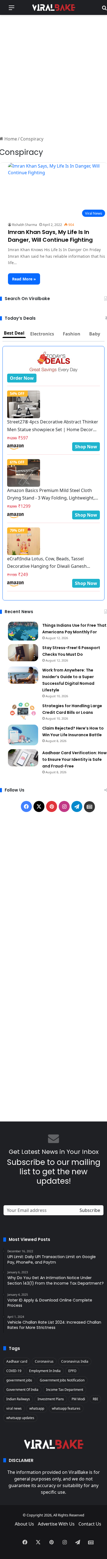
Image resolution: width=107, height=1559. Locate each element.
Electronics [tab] (42, 334)
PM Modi (78, 1399)
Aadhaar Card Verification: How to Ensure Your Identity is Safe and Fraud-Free (74, 759)
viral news (14, 1408)
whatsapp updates (20, 1417)
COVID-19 (13, 1370)
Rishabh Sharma (24, 224)
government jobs (19, 1380)
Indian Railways (18, 1399)
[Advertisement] (53, 74)
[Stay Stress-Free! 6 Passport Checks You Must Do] (23, 652)
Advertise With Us (56, 1524)
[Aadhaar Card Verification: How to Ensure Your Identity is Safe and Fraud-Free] (23, 757)
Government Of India (22, 1389)
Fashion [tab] (71, 334)
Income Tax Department (64, 1389)
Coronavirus (44, 1361)
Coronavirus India (74, 1361)
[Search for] (104, 9)
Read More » (24, 279)
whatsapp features (66, 1408)
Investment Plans (51, 1399)
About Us (24, 1524)
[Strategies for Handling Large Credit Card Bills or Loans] (23, 710)
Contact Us (89, 1524)
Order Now (22, 378)
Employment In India (45, 1370)
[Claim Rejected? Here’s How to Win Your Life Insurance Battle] (23, 735)
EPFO (72, 1370)
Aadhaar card (16, 1361)
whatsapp (36, 1408)
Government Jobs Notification (62, 1380)
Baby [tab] (94, 334)
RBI (95, 1399)
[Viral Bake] (53, 7)
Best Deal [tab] (14, 333)
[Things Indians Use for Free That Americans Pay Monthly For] (23, 631)
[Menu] (11, 9)
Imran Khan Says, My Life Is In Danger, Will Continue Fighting (50, 236)
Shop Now (86, 447)
